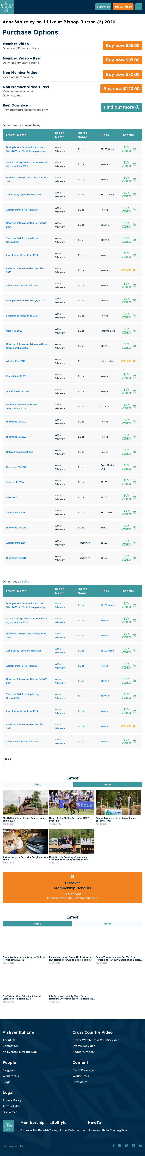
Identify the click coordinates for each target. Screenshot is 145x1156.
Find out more (121, 108)
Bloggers (9, 1070)
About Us (9, 1040)
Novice (104, 620)
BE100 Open (107, 605)
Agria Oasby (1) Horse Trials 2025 (23, 194)
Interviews (79, 1082)
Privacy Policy (12, 1100)
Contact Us (10, 1046)
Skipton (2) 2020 (15, 482)
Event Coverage (83, 1070)
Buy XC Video (123, 6)
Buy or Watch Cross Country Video (95, 1040)
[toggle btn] (138, 6)
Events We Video (83, 1046)
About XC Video (83, 1052)
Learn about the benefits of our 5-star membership (72, 896)
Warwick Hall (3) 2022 (17, 391)
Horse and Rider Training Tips (107, 1130)
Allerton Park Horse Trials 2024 (22, 209)
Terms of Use (11, 1106)
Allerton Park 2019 (15, 512)
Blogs (6, 1082)
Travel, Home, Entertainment (68, 1130)
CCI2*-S (104, 680)
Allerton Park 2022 (15, 361)
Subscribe (103, 6)
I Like (25, 581)
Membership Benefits (72, 888)
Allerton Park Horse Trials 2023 (22, 285)
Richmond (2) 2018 (16, 557)
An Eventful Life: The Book (20, 1052)
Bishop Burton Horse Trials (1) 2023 (25, 300)
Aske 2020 (11, 497)
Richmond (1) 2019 (16, 527)
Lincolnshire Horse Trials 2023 (22, 315)
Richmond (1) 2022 (16, 421)
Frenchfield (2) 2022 (17, 376)
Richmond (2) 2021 (16, 436)
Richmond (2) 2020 (16, 467)
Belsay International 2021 (19, 451)
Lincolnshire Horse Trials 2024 (22, 255)
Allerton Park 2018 (16, 542)
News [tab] (107, 784)
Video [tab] (37, 784)
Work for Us (11, 1076)
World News (80, 1076)
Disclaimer (10, 1112)
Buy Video (126, 149)
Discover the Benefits (34, 1130)
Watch (126, 270)
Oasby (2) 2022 (14, 330)
